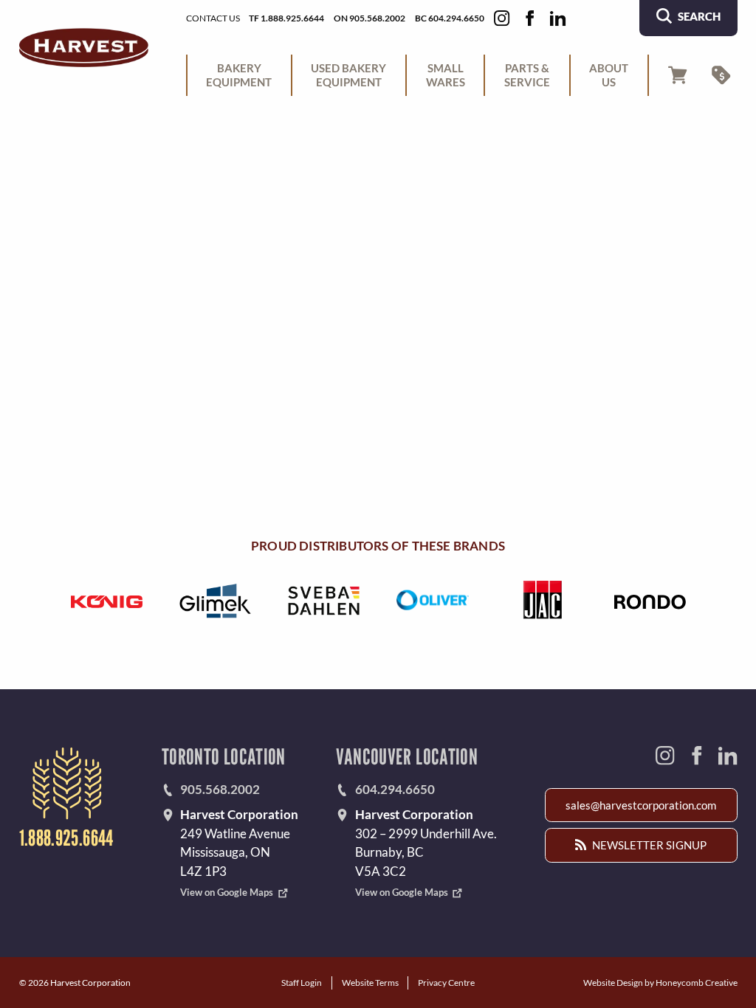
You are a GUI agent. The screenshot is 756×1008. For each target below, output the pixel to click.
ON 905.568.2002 (369, 18)
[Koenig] (106, 601)
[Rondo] (649, 601)
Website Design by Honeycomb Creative (660, 982)
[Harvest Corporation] (83, 47)
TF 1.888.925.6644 (286, 18)
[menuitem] (239, 75)
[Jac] (541, 601)
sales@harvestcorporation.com (641, 805)
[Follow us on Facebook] (529, 18)
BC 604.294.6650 (449, 18)
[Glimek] (214, 601)
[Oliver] (431, 601)
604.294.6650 (395, 789)
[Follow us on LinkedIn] (558, 18)
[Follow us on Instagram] (501, 18)
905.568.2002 (220, 789)
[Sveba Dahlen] (323, 601)
